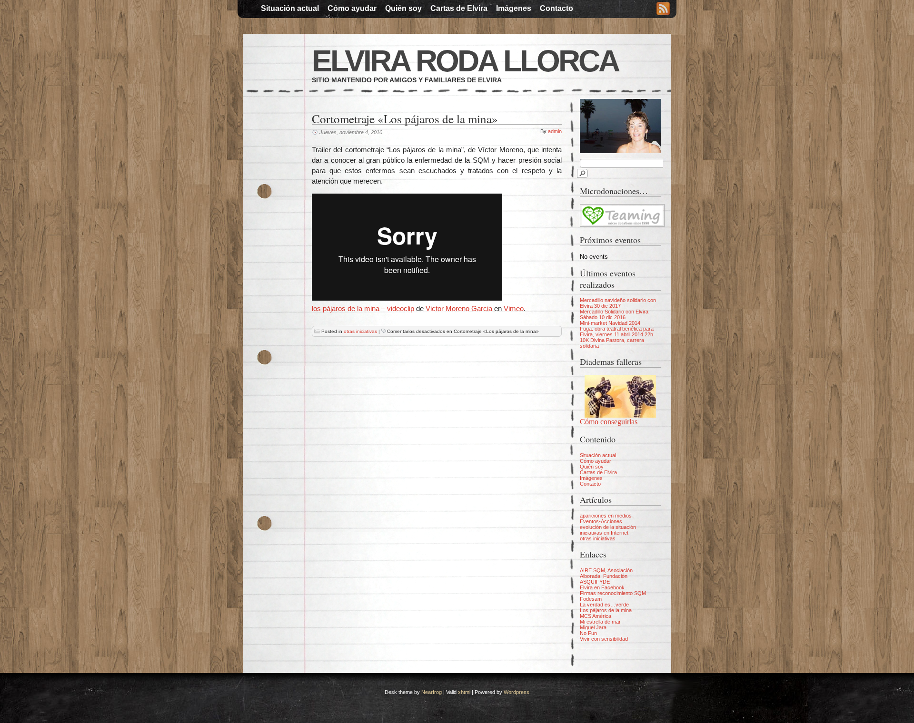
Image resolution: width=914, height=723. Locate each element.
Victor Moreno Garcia (459, 308)
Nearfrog (431, 692)
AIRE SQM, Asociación (606, 570)
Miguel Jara (593, 627)
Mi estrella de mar (600, 622)
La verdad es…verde (604, 604)
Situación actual (290, 8)
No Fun (588, 633)
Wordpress (516, 692)
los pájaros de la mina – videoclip (363, 308)
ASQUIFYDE (595, 582)
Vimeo (514, 308)
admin (555, 131)
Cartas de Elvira (458, 8)
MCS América (595, 616)
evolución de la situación (608, 527)
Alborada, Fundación (603, 576)
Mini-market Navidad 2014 (610, 323)
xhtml (464, 692)
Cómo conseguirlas (608, 422)
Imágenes (513, 8)
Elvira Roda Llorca (465, 61)
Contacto (556, 8)
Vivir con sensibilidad (604, 639)
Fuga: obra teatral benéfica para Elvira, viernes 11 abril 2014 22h (617, 331)
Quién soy (403, 8)
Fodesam (591, 599)
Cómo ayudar (352, 8)
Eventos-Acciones (601, 521)
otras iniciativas (360, 331)
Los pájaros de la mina (606, 610)
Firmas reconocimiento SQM (613, 593)
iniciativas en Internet (604, 533)
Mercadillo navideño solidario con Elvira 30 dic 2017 (618, 303)
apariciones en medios (606, 515)
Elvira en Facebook (602, 587)
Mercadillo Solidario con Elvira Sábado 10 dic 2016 (614, 314)
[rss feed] (663, 9)
